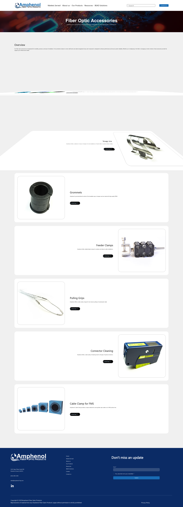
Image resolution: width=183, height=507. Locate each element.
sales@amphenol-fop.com (17, 480)
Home (67, 456)
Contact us (68, 474)
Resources (68, 466)
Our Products (69, 463)
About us (68, 461)
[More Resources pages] (93, 5)
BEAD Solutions (70, 469)
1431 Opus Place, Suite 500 (17, 469)
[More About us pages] (70, 5)
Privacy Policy (145, 503)
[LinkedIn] (12, 486)
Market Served (69, 458)
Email (114, 467)
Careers (68, 471)
